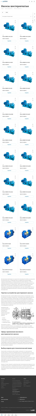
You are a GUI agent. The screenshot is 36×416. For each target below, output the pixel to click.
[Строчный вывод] (32, 16)
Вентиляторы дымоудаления (16, 386)
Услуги (25, 378)
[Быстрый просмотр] (15, 20)
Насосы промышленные (16, 391)
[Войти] (31, 1)
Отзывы (2, 386)
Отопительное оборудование (16, 382)
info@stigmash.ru (22, 399)
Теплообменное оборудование (17, 383)
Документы (3, 387)
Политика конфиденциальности (6, 410)
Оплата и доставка (4, 399)
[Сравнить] (15, 24)
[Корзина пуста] (34, 1)
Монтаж (25, 384)
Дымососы (14, 387)
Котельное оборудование (16, 380)
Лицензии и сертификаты (5, 383)
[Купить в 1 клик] (15, 22)
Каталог (13, 378)
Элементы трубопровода (16, 394)
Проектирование (26, 380)
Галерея (2, 382)
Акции (2, 397)
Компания (3, 378)
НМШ (7, 12)
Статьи (2, 401)
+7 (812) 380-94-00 (22, 397)
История (2, 380)
